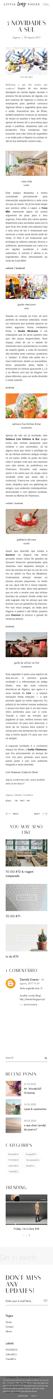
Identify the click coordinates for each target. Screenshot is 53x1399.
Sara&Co (30, 1165)
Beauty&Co (13, 1154)
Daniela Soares (29, 980)
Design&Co (31, 1154)
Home (9, 1322)
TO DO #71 (13, 916)
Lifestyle (18, 795)
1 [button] (23, 1235)
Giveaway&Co (33, 1159)
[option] (26, 1212)
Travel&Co (28, 795)
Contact (9, 1326)
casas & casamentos (35, 1109)
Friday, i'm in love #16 (26, 1229)
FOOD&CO (13, 1159)
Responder (30, 1004)
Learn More (23, 1396)
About (9, 1331)
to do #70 (12, 957)
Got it (34, 1396)
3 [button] (29, 1235)
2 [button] (26, 1235)
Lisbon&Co (13, 1165)
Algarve (16, 37)
